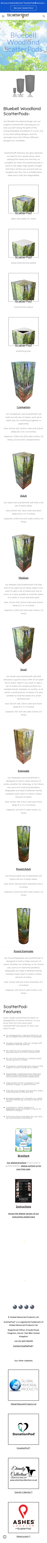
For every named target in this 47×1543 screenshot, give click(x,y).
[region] (23, 6)
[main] (23, 45)
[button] (3, 16)
